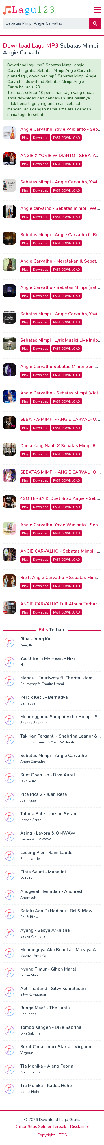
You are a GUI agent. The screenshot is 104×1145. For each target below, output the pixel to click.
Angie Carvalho (32, 761)
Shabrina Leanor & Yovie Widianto (47, 742)
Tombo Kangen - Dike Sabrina (50, 1027)
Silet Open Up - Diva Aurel (47, 775)
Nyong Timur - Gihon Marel (48, 969)
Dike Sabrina (30, 1033)
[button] (95, 23)
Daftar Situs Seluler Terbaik (40, 1126)
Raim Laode (30, 858)
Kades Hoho (30, 1091)
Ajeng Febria (30, 1072)
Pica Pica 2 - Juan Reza (43, 794)
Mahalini (27, 878)
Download (41, 137)
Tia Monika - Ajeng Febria (46, 1066)
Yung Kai (27, 645)
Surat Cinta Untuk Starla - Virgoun (55, 1047)
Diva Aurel (28, 781)
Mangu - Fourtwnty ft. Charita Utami (57, 678)
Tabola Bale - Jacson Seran (48, 814)
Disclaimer (79, 1126)
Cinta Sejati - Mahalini (43, 872)
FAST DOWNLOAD (66, 137)
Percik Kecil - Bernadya (44, 697)
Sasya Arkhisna (32, 936)
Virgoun (26, 1053)
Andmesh (28, 897)
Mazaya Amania (33, 955)
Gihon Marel (30, 975)
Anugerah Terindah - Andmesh (52, 891)
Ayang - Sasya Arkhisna (45, 930)
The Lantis (28, 1014)
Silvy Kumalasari (33, 994)
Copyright (46, 1135)
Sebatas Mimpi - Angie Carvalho (53, 755)
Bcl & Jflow (29, 917)
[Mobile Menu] (97, 10)
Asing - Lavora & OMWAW (47, 833)
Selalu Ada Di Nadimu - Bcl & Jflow (56, 911)
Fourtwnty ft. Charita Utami (42, 684)
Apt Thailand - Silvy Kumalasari (53, 988)
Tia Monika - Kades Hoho (46, 1085)
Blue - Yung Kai (35, 639)
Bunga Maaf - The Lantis (45, 1008)
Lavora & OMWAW (35, 839)
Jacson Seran (30, 820)
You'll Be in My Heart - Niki (47, 658)
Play (25, 137)
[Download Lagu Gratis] (29, 10)
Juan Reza (28, 800)
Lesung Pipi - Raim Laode (46, 852)
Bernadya (28, 703)
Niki (23, 664)
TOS (63, 1135)
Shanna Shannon (34, 722)
